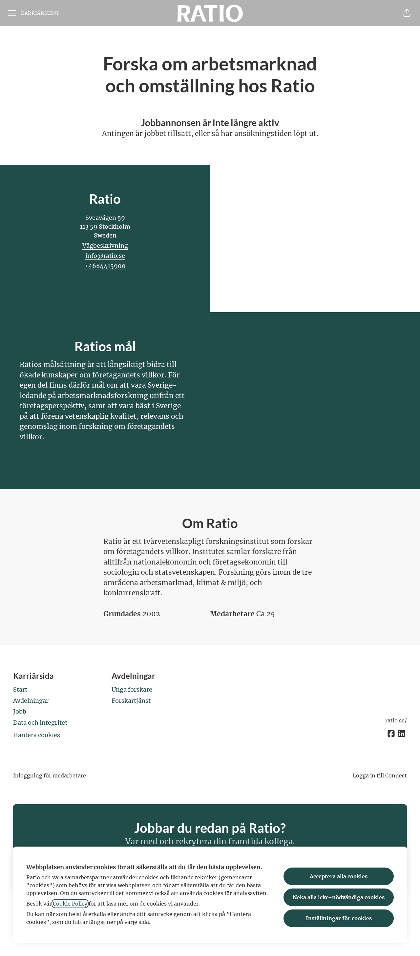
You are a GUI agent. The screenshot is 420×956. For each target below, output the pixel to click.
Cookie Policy (70, 903)
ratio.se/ (396, 720)
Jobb (19, 711)
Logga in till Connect (380, 775)
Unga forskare (132, 689)
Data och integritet (40, 722)
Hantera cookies (36, 735)
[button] (407, 13)
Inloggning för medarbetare (49, 775)
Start (20, 689)
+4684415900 (105, 266)
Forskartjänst (131, 700)
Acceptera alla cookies (339, 876)
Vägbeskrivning (105, 245)
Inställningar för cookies (339, 918)
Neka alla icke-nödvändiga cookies (339, 897)
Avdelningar (31, 700)
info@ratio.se (105, 255)
